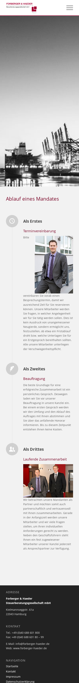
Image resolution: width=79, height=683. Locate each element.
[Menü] (68, 7)
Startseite (12, 666)
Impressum (13, 676)
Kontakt (11, 671)
